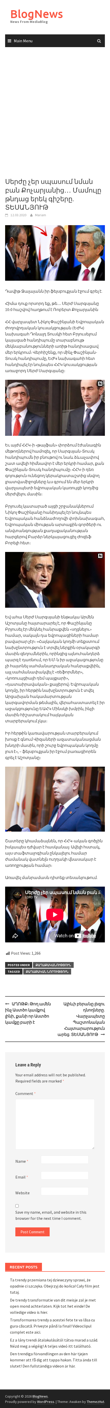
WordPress (45, 1401)
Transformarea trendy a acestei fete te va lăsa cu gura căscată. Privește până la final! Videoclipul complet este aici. (52, 1326)
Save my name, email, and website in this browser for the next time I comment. (50, 1215)
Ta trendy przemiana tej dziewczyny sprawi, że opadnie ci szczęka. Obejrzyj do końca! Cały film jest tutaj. (55, 1286)
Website (22, 1192)
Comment (25, 1093)
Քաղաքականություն (53, 965)
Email (21, 1177)
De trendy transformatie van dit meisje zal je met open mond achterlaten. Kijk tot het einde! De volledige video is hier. (53, 1306)
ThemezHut (95, 1401)
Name (21, 1161)
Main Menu (23, 40)
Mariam (40, 215)
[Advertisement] (55, 112)
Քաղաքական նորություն (47, 971)
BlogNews (36, 14)
